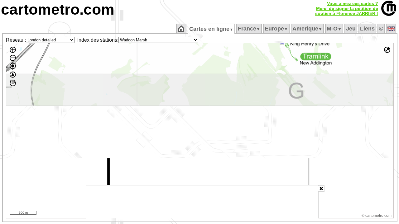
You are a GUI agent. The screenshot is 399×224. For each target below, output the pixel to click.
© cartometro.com (377, 215)
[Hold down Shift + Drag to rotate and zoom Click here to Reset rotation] (13, 74)
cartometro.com (57, 9)
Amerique (307, 29)
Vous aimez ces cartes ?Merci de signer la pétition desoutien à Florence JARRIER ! (346, 8)
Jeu (351, 29)
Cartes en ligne (211, 29)
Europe (276, 29)
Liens (367, 29)
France (249, 29)
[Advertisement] (202, 202)
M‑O (334, 29)
